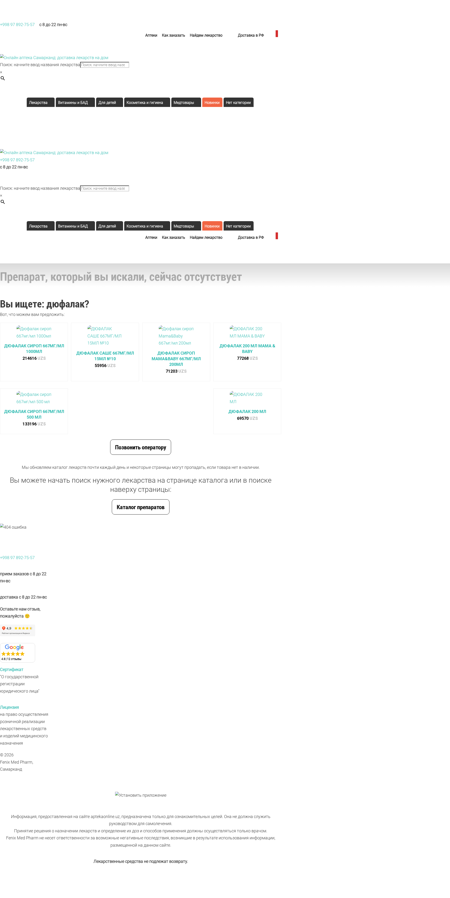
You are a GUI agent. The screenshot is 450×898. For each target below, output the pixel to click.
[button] (17, 653)
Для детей (107, 102)
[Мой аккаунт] (268, 35)
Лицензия (9, 707)
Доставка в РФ (251, 35)
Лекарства (38, 102)
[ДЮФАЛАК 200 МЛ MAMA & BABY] (247, 334)
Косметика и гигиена (145, 102)
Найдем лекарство (206, 35)
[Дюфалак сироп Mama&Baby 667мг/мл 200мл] (176, 337)
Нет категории (238, 102)
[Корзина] (276, 35)
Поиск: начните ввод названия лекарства (40, 64)
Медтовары (184, 102)
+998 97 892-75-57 (17, 24)
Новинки (212, 102)
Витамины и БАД (73, 102)
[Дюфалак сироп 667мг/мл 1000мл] (34, 334)
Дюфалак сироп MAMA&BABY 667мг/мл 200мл (176, 359)
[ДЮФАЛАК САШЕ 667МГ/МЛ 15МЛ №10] (105, 337)
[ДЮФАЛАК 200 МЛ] (247, 400)
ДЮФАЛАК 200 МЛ (247, 411)
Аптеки (151, 35)
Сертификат (11, 669)
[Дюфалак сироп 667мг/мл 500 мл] (34, 400)
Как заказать (173, 35)
